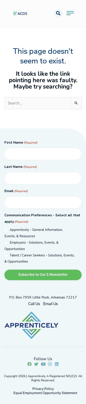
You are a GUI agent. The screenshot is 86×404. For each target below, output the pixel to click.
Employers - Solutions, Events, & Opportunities (31, 245)
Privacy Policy (43, 389)
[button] (58, 13)
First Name (20, 142)
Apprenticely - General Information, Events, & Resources (33, 233)
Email (16, 191)
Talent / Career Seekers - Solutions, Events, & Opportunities (39, 258)
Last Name (20, 166)
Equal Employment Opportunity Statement (45, 393)
